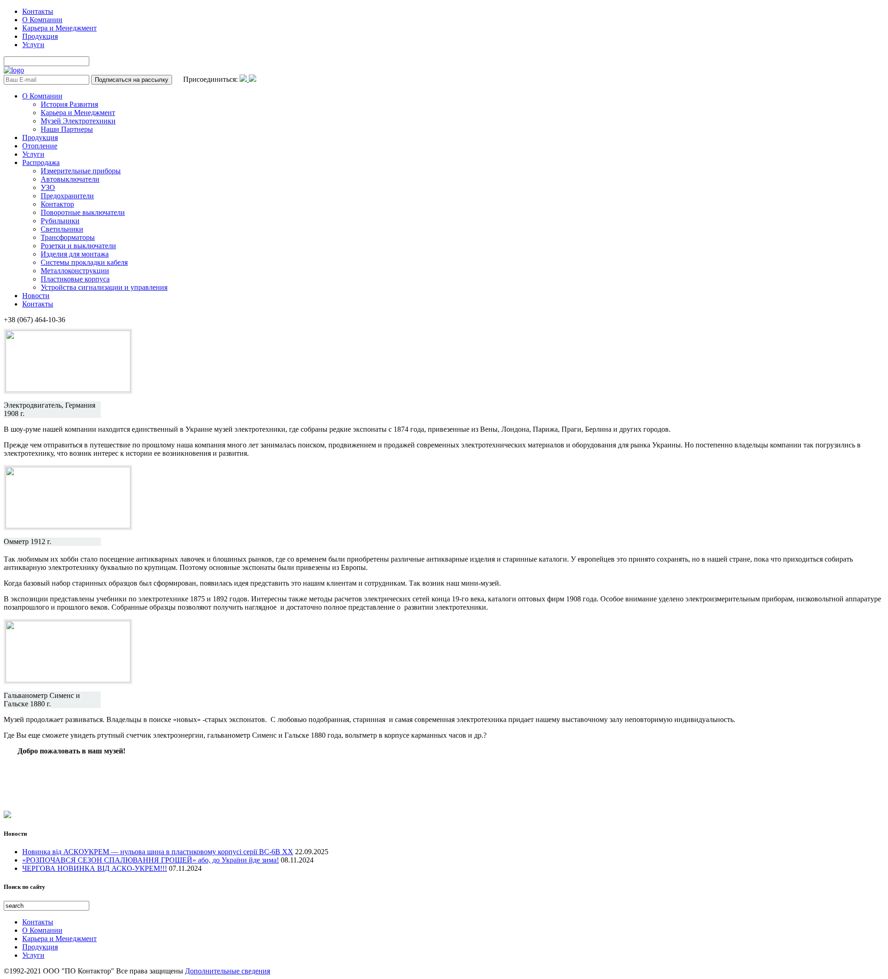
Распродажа (41, 162)
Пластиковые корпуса (75, 279)
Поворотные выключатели (83, 212)
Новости (35, 296)
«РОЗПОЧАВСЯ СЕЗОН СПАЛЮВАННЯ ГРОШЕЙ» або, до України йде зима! (150, 860)
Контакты (37, 11)
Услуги (33, 45)
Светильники (62, 229)
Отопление (39, 146)
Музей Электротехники (78, 121)
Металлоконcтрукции (75, 271)
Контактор (57, 204)
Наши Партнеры (67, 129)
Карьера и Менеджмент (59, 28)
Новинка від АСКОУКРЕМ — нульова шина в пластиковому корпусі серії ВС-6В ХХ (157, 852)
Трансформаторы (68, 237)
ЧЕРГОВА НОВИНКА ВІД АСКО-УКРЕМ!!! (94, 868)
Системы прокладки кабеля (84, 262)
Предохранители (67, 196)
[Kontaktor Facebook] (244, 79)
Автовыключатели (70, 179)
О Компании (42, 20)
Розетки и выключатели (78, 246)
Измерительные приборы (81, 171)
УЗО (48, 187)
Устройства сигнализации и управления (104, 287)
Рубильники (60, 221)
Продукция (40, 36)
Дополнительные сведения (227, 971)
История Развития (69, 104)
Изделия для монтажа (75, 254)
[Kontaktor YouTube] (252, 79)
